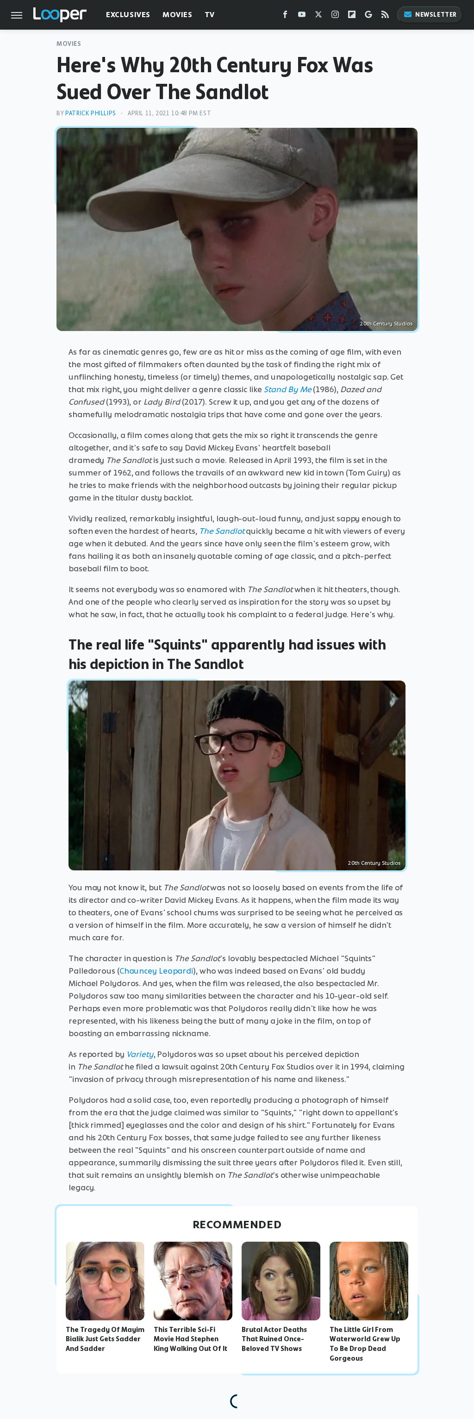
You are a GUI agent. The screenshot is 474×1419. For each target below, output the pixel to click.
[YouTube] (301, 16)
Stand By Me (288, 389)
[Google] (368, 16)
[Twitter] (318, 16)
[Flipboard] (351, 16)
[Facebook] (285, 16)
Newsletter (436, 15)
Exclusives (128, 14)
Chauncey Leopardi (156, 970)
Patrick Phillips (90, 113)
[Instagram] (335, 16)
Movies (177, 14)
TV (210, 14)
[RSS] (385, 16)
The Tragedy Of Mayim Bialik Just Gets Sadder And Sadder (105, 1339)
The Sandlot (221, 531)
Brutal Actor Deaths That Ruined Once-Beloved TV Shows (274, 1339)
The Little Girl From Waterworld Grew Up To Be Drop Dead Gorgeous (365, 1344)
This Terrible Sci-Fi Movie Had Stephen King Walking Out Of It (190, 1339)
